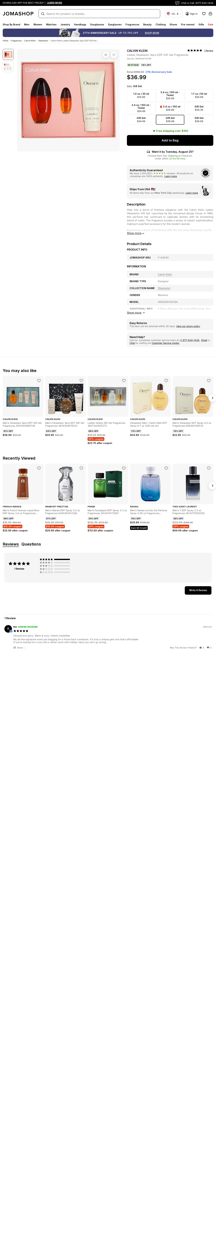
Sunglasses (97, 24)
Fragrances (132, 24)
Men (26, 24)
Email (204, 340)
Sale (210, 24)
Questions (31, 544)
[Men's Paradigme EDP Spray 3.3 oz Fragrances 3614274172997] (124, 468)
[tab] (198, 590)
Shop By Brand (11, 24)
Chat (132, 343)
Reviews (11, 544)
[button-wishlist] (204, 14)
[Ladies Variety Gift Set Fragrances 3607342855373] (124, 380)
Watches (51, 24)
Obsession (43, 40)
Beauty (147, 24)
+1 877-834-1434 (189, 340)
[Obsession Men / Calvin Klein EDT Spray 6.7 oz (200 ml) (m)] (166, 380)
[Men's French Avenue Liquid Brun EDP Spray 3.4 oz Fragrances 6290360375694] (39, 468)
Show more (134, 233)
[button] (19, 647)
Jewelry (65, 24)
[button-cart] (210, 14)
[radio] (55, 559)
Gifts (201, 24)
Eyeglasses (115, 24)
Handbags (80, 24)
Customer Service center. (166, 343)
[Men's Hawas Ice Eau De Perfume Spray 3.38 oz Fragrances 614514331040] (166, 468)
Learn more (170, 176)
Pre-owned (187, 24)
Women (37, 24)
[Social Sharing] (106, 55)
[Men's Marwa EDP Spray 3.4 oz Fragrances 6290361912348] (81, 468)
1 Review (208, 50)
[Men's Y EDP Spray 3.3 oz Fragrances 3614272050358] (209, 468)
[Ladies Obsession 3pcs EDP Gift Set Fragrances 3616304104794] (114, 55)
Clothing (161, 24)
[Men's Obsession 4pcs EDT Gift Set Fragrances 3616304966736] (39, 380)
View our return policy (188, 326)
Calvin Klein (30, 40)
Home (5, 40)
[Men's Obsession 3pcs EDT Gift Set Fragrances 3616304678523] (81, 380)
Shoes (173, 24)
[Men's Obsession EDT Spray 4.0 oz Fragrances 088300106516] (209, 380)
